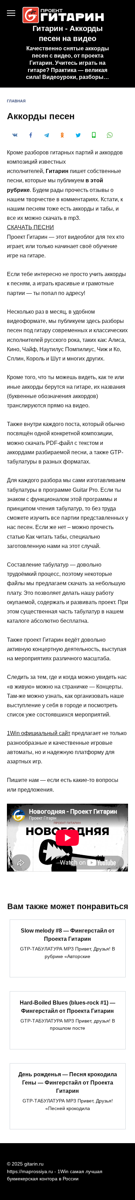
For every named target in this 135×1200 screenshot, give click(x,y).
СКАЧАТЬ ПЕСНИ (30, 227)
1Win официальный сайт (38, 733)
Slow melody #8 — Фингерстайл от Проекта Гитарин (68, 935)
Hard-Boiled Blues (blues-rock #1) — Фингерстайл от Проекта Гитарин (67, 1006)
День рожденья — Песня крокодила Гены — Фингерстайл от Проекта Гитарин (67, 1082)
